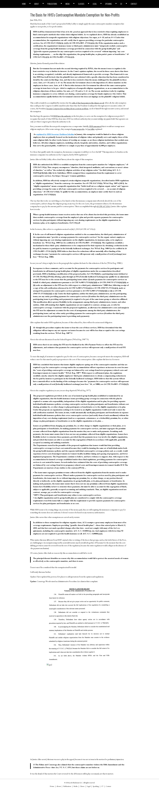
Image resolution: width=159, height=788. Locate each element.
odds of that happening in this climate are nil (88, 103)
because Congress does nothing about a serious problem (67, 108)
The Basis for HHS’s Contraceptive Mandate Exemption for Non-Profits (74, 15)
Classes (81, 4)
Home (24, 4)
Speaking (108, 4)
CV (121, 4)
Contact (134, 4)
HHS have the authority (62, 116)
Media (68, 4)
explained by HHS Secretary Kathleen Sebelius (55, 134)
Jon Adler (91, 129)
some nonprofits (78, 129)
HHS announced (95, 126)
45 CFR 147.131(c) (104, 206)
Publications (52, 4)
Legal (95, 4)
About (36, 4)
